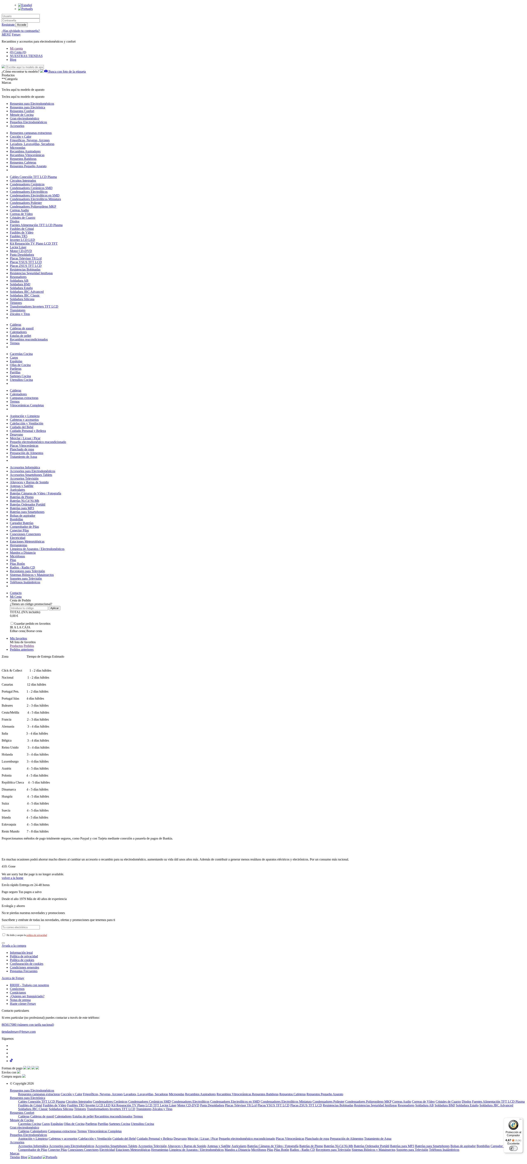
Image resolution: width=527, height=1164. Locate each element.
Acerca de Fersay (13, 978)
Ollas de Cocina (20, 365)
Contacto (16, 593)
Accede (21, 24)
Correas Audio (19, 210)
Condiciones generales (24, 967)
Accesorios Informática (25, 467)
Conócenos (17, 989)
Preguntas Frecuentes (23, 971)
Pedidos (29, 646)
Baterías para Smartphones (27, 512)
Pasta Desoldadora (22, 254)
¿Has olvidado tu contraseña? (21, 31)
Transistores (17, 310)
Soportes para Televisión (26, 578)
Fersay (16, 34)
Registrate (8, 24)
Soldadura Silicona (22, 299)
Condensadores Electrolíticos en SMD (34, 195)
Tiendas (15, 1157)
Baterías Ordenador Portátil (27, 504)
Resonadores (18, 277)
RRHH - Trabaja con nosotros (29, 985)
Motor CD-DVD (21, 251)
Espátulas (16, 361)
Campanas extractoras (24, 398)
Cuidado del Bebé (21, 427)
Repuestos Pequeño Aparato (28, 166)
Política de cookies (22, 960)
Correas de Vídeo (21, 214)
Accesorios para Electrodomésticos (32, 471)
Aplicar (54, 608)
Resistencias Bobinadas (25, 269)
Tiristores (16, 303)
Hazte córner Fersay (23, 1003)
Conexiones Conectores (25, 534)
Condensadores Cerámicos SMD (31, 188)
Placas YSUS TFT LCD (26, 262)
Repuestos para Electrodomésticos (32, 1090)
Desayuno (16, 434)
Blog (24, 1157)
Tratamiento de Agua (23, 456)
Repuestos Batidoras (23, 158)
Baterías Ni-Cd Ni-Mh (24, 500)
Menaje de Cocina (22, 1120)
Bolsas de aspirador (22, 515)
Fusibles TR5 (18, 236)
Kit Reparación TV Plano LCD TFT (34, 243)
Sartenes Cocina (20, 376)
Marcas (14, 1153)
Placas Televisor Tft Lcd (26, 258)
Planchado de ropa (22, 449)
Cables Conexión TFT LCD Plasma (33, 177)
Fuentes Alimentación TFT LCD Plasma (36, 225)
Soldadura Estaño (21, 288)
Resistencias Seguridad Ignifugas (31, 273)
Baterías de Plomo (22, 497)
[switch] (513, 1148)
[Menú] (520, 1120)
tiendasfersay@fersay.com (19, 1031)
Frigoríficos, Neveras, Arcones (30, 140)
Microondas (17, 147)
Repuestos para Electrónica (27, 1098)
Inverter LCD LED (22, 240)
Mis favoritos (18, 638)
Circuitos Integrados (23, 180)
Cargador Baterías (21, 523)
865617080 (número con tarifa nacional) (28, 1024)
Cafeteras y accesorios (24, 419)
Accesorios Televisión (24, 478)
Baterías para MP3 (22, 508)
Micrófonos (17, 556)
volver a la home (12, 878)
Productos (16, 646)
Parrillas (15, 372)
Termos (15, 343)
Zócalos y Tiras (20, 314)
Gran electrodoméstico (24, 1127)
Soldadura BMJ (20, 284)
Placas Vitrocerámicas (24, 445)
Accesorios (17, 1142)
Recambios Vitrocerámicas (27, 155)
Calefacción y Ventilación (26, 423)
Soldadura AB (19, 280)
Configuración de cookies (26, 963)
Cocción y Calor (20, 136)
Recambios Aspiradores (25, 151)
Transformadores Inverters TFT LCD (34, 306)
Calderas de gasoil (22, 328)
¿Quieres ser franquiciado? (27, 996)
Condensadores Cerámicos (27, 184)
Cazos (14, 357)
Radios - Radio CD (22, 567)
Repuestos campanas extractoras (31, 133)
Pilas (13, 560)
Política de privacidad (24, 956)
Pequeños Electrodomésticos (28, 1135)
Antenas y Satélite (21, 486)
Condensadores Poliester (26, 203)
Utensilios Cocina (21, 379)
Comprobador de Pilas (24, 526)
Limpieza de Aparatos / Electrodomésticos (37, 549)
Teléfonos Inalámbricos (25, 582)
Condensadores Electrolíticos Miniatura (35, 199)
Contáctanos (18, 992)
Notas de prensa (20, 1000)
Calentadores (18, 332)
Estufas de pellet (20, 335)
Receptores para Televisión (27, 571)
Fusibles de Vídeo (21, 232)
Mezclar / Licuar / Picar (25, 438)
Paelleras (15, 368)
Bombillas (16, 519)
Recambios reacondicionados (29, 339)
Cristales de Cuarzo (22, 217)
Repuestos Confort (22, 1112)
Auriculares (17, 489)
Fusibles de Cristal (22, 228)
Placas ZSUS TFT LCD (26, 265)
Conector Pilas (19, 530)
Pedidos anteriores (22, 649)
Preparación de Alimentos (26, 453)
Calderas (15, 324)
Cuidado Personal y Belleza (28, 431)
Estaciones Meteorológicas (27, 541)
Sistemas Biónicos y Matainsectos (32, 575)
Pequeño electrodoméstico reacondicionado (38, 442)
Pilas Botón (17, 563)
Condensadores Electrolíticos (29, 191)
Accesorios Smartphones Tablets (31, 475)
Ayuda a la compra (14, 945)
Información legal (21, 952)
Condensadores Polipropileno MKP (33, 206)
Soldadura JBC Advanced (27, 291)
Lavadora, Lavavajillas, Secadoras (32, 144)
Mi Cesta (16, 596)
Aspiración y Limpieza (25, 416)
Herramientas (18, 545)
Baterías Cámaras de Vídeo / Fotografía (35, 493)
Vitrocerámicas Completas (27, 405)
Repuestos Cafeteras (23, 162)
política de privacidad (36, 935)
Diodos (14, 221)
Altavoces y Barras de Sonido (29, 482)
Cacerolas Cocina (21, 354)
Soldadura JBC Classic (25, 295)
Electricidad (17, 538)
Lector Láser (18, 247)
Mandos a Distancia (23, 552)
